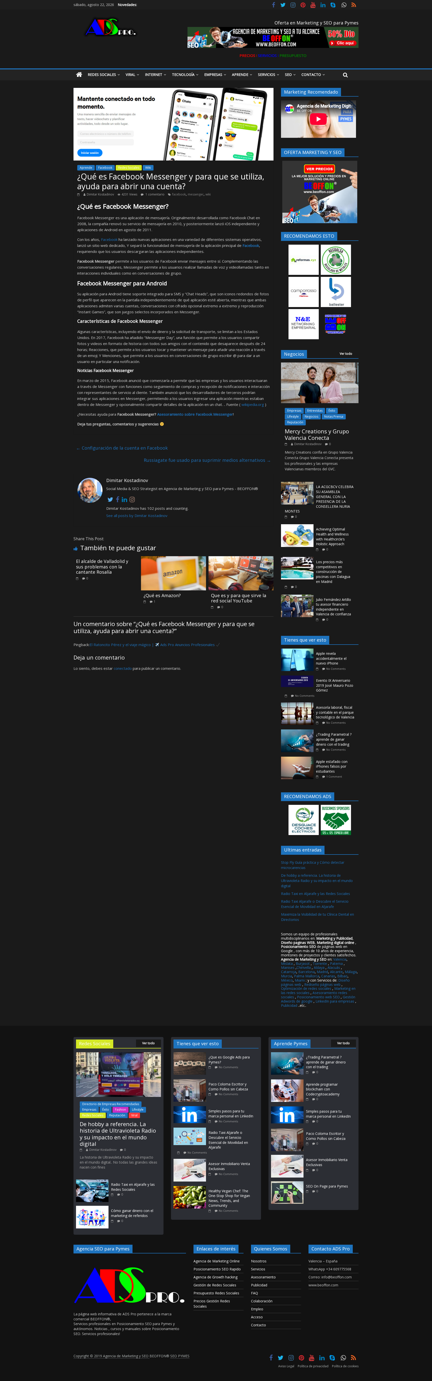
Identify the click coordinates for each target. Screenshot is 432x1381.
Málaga (351, 971)
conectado (123, 668)
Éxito (331, 410)
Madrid (322, 971)
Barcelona (306, 971)
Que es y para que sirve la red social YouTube (238, 598)
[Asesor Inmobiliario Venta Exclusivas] (191, 1161)
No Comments (336, 669)
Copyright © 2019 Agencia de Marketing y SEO (112, 1356)
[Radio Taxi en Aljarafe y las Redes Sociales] (92, 1182)
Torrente (320, 963)
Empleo (257, 1309)
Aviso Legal (286, 1366)
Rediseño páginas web (322, 984)
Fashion (120, 1109)
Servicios (266, 74)
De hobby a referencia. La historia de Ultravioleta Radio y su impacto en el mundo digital (317, 880)
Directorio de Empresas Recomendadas (110, 1104)
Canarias (328, 976)
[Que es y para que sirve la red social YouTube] (241, 559)
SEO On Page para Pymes (327, 1186)
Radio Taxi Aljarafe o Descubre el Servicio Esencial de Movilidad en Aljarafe (228, 1140)
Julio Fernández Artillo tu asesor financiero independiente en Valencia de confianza (333, 607)
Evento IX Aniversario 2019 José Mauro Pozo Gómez (334, 685)
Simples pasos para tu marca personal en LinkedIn (230, 1113)
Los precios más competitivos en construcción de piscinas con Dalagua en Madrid (333, 571)
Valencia (339, 959)
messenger (196, 194)
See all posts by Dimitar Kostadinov (137, 515)
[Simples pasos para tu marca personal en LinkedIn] (191, 1108)
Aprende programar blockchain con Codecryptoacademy (323, 1089)
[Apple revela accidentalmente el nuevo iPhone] (298, 651)
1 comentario (154, 194)
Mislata (287, 963)
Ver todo (346, 353)
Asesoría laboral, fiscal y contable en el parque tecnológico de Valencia (335, 712)
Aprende (240, 74)
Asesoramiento (263, 1277)
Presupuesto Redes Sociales (216, 1293)
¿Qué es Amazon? (162, 595)
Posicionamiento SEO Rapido (217, 1269)
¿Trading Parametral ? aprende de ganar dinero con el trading (334, 739)
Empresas (213, 74)
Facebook (105, 168)
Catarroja (288, 971)
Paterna (336, 963)
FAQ (254, 1293)
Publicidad (289, 1005)
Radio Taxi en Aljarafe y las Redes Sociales (315, 893)
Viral (130, 74)
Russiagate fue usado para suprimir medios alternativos (207, 460)
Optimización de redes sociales (306, 988)
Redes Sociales (102, 74)
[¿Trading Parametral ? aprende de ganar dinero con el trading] (298, 732)
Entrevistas (314, 410)
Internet (153, 74)
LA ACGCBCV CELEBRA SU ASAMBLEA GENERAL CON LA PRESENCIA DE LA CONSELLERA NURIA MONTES (319, 499)
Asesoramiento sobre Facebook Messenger (195, 414)
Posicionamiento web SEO (318, 997)
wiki (208, 194)
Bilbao (342, 976)
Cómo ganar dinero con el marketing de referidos (132, 1213)
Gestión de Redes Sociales (215, 1285)
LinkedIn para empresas (335, 1001)
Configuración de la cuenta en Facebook (122, 448)
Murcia (286, 976)
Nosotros (258, 1261)
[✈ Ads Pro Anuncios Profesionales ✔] (79, 74)
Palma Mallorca (306, 976)
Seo (288, 74)
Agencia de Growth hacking (216, 1277)
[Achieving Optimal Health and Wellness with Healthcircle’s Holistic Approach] (297, 526)
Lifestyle (293, 416)
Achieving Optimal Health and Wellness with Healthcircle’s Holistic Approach (332, 536)
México (287, 980)
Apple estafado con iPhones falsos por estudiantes (332, 766)
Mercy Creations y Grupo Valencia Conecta (317, 434)
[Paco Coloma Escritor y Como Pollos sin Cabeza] (191, 1081)
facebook (179, 194)
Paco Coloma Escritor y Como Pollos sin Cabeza (228, 1086)
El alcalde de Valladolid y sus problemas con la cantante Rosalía (102, 566)
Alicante (336, 971)
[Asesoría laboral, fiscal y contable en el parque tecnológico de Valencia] (298, 705)
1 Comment (334, 776)
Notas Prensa (333, 416)
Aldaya (319, 967)
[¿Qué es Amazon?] (173, 559)
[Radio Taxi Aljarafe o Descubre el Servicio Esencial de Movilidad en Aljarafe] (191, 1130)
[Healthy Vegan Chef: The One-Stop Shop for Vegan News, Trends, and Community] (191, 1188)
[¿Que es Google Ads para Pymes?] (191, 1054)
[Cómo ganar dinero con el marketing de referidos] (92, 1208)
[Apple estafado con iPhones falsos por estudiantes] (298, 759)
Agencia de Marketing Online (217, 1261)
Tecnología (183, 74)
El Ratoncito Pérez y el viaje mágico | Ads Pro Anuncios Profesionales (153, 644)
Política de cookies (345, 1366)
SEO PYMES (180, 1356)
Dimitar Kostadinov (100, 194)
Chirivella (303, 967)
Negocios (311, 416)
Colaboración (261, 1301)
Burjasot (303, 963)
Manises (287, 967)
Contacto (311, 74)
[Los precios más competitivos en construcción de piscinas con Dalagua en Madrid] (297, 559)
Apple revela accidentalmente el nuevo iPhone (331, 658)
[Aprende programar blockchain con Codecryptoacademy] (287, 1081)
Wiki (148, 168)
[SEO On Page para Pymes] (287, 1183)
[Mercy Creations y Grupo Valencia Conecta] (319, 365)
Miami (300, 980)
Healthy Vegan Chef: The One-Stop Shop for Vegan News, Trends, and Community (229, 1198)
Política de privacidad (313, 1366)
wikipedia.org (253, 404)
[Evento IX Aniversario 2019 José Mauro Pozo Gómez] (298, 678)
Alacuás (334, 967)
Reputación (295, 422)
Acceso (257, 1317)
